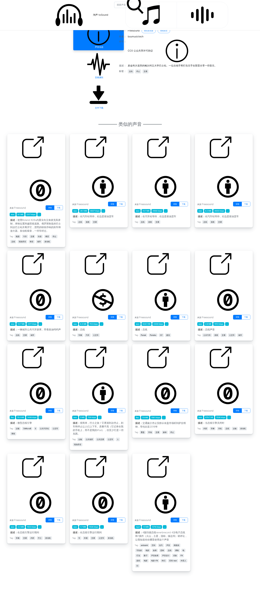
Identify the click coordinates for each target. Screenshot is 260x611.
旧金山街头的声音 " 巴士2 (211, 281)
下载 (58, 208)
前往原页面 (148, 31)
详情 (50, 208)
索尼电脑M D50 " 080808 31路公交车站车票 (218, 166)
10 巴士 (76, 281)
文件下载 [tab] (98, 108)
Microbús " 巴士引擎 (20, 374)
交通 (145, 71)
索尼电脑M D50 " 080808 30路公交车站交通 (93, 166)
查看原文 (163, 31)
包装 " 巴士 (140, 281)
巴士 (11, 281)
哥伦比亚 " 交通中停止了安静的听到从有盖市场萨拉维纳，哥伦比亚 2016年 (156, 376)
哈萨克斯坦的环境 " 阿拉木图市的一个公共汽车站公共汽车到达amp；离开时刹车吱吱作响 (31, 168)
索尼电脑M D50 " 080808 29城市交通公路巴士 (156, 166)
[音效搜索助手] (202, 15)
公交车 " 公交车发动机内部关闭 (214, 374)
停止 (138, 71)
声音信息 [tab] (98, 47)
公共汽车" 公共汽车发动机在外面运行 (92, 484)
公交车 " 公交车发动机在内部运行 (27, 484)
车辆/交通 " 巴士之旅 (83, 374)
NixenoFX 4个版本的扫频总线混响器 (155, 484)
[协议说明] (177, 50)
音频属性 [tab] (98, 77)
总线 (131, 71)
